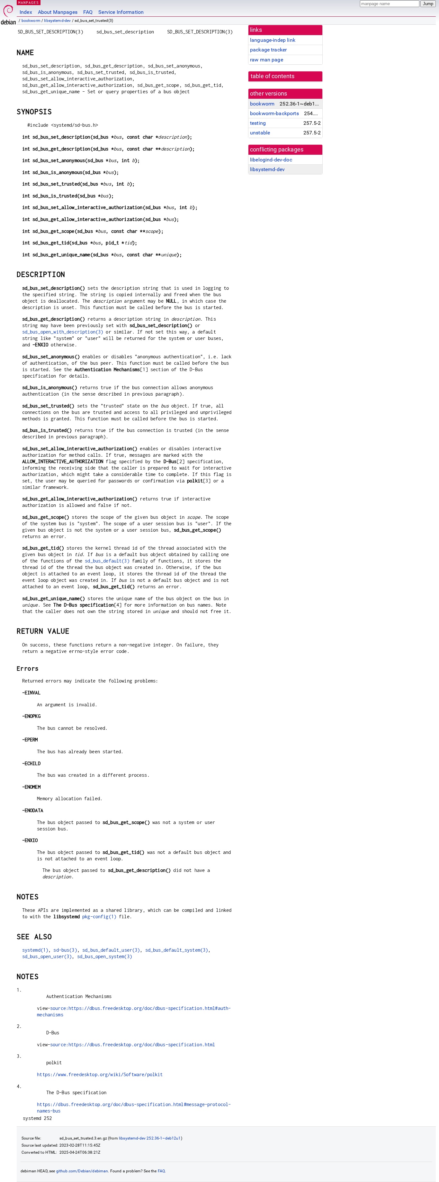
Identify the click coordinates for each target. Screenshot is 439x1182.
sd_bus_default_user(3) (111, 950)
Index (26, 12)
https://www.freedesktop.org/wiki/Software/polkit (100, 1074)
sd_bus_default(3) (107, 561)
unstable (260, 133)
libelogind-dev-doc (271, 160)
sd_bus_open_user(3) (47, 956)
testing (258, 123)
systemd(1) (35, 950)
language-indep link (272, 40)
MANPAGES (28, 2)
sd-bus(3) (65, 950)
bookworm (31, 20)
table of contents (273, 76)
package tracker (268, 50)
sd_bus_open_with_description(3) (62, 331)
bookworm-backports (274, 113)
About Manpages (57, 12)
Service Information (121, 12)
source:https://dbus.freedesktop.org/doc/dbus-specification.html (132, 1044)
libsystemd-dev (57, 20)
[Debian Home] (8, 13)
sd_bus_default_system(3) (176, 950)
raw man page (266, 60)
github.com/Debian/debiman (82, 1171)
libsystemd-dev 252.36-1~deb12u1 (150, 1138)
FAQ (88, 12)
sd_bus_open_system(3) (104, 956)
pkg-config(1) (99, 916)
